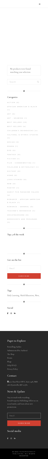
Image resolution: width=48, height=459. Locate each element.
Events (9, 358)
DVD (9, 150)
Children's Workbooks (20, 130)
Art (9, 114)
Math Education (27, 295)
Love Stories (15, 179)
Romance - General (18, 206)
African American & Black (22, 106)
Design (11, 142)
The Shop (10, 354)
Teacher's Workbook (19, 211)
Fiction (11, 159)
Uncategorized (16, 215)
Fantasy (12, 154)
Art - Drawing (15, 118)
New (9, 183)
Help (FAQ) (11, 365)
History (12, 171)
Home (10, 175)
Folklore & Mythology (21, 167)
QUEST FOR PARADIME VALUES (23, 192)
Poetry (11, 188)
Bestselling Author (14, 347)
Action (11, 102)
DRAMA (10, 146)
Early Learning (13, 295)
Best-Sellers (14, 126)
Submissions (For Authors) (17, 350)
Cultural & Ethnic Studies (22, 135)
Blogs (9, 361)
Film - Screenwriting (19, 163)
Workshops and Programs (22, 219)
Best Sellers (14, 122)
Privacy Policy (12, 369)
